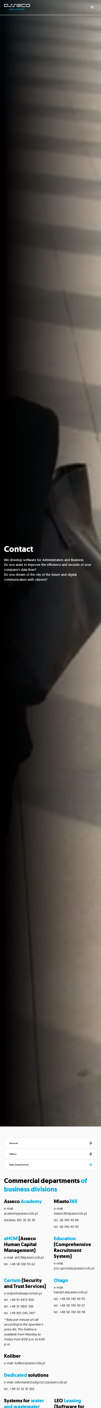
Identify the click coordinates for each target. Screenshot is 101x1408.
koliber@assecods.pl (30, 1363)
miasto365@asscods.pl (70, 1213)
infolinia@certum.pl (28, 1293)
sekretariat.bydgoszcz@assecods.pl (41, 1382)
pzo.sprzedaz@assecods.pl (74, 1268)
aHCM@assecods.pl (29, 1257)
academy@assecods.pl (21, 1213)
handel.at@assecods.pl (70, 1292)
